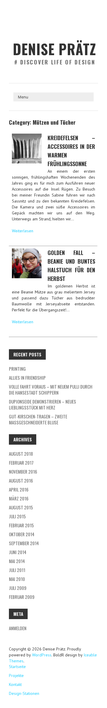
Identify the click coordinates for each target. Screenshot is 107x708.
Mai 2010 (17, 579)
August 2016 (21, 480)
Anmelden (17, 628)
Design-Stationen (24, 693)
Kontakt (15, 684)
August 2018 (21, 453)
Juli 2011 (17, 570)
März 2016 (19, 498)
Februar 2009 (21, 596)
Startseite (17, 666)
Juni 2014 (17, 552)
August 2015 (21, 507)
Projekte (16, 675)
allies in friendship (27, 377)
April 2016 (19, 489)
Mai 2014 (17, 561)
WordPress (41, 655)
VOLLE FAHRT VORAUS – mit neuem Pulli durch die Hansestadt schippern (50, 389)
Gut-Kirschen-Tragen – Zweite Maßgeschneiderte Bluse (38, 419)
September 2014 (24, 543)
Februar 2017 (21, 462)
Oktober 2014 (21, 534)
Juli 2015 (17, 516)
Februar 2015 (21, 525)
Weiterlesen (22, 231)
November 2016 (23, 471)
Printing (17, 368)
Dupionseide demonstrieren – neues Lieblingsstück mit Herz (42, 404)
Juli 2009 (17, 588)
